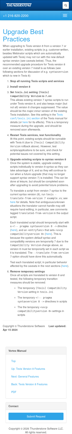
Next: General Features (25, 376)
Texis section (36, 116)
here (25, 122)
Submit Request (36, 416)
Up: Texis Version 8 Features (28, 369)
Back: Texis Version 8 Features (29, 384)
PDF (13, 392)
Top (13, 361)
